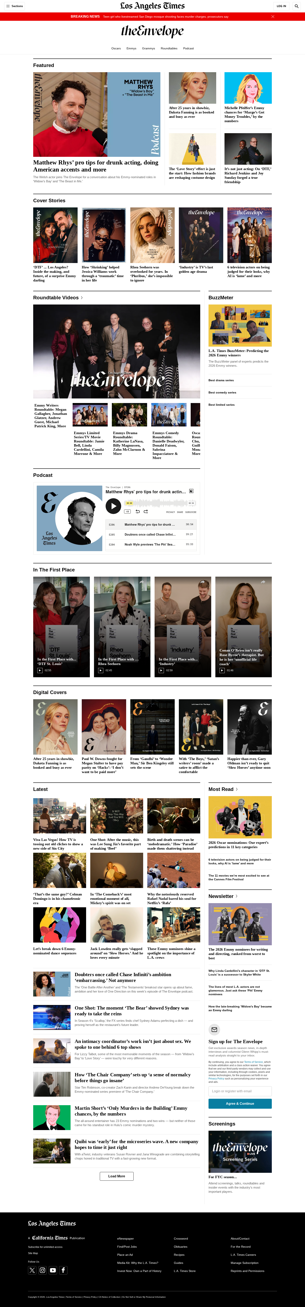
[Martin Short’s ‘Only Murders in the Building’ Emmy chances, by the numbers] (52, 1117)
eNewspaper (125, 1238)
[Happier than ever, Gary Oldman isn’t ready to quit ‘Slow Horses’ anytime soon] (249, 727)
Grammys (148, 48)
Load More (116, 1176)
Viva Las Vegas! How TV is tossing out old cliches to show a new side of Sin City (58, 844)
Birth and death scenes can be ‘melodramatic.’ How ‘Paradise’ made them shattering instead (172, 844)
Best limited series (222, 404)
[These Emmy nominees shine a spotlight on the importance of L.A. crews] (173, 925)
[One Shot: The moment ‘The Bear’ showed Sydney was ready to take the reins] (52, 1017)
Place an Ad (125, 1254)
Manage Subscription (245, 1262)
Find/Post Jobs (127, 1246)
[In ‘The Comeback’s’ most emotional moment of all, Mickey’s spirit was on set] (116, 870)
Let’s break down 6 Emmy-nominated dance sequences (54, 951)
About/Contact (240, 1238)
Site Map (33, 1253)
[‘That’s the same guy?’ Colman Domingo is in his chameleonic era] (59, 870)
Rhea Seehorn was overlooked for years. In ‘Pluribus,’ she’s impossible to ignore (151, 273)
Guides (178, 1262)
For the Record (241, 1246)
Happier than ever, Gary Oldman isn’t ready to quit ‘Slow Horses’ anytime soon (249, 763)
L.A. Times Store (185, 1271)
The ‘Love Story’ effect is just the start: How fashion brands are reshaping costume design (192, 173)
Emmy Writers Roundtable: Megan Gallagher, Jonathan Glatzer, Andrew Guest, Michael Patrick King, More (50, 415)
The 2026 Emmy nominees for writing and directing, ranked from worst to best (238, 953)
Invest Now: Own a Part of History (139, 1271)
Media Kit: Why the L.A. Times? (137, 1262)
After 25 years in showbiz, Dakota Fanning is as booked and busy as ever (191, 112)
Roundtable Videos (56, 297)
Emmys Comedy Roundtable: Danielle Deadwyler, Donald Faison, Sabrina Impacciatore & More (168, 445)
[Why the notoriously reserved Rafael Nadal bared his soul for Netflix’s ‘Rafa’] (173, 870)
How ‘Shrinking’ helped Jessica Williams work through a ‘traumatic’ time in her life (103, 273)
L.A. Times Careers (243, 1254)
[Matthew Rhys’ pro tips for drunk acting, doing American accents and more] (96, 114)
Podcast (188, 48)
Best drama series (221, 380)
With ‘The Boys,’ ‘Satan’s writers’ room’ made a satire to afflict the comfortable (199, 765)
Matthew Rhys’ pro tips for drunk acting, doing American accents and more (95, 166)
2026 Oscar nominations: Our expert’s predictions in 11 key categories (238, 844)
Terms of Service (253, 1062)
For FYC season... (223, 1177)
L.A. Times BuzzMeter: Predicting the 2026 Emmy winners (239, 353)
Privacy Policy (216, 1078)
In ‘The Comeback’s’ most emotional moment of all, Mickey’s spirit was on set (111, 898)
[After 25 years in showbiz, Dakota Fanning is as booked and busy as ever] (192, 88)
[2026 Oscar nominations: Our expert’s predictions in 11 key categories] (240, 817)
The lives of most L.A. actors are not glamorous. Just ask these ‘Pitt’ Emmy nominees (235, 990)
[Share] (81, 582)
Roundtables (169, 48)
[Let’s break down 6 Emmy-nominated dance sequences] (59, 925)
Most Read (221, 789)
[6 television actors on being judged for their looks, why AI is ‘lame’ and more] (249, 235)
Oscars (116, 48)
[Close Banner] (272, 16)
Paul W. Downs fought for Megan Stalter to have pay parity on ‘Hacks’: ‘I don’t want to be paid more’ (102, 765)
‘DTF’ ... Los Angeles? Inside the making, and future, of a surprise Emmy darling (54, 273)
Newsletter (221, 896)
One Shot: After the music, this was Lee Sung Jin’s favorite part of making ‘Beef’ (115, 844)
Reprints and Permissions (247, 1271)
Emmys (131, 48)
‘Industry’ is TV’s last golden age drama (196, 269)
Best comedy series (222, 392)
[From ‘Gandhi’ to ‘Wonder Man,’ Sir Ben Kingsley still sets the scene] (152, 727)
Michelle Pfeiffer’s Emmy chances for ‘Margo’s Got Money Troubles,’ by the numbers (244, 114)
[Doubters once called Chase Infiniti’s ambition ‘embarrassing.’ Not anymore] (52, 984)
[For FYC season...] (240, 1152)
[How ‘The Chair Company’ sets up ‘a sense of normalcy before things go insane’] (52, 1084)
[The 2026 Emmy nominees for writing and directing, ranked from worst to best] (240, 924)
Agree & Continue (240, 1103)
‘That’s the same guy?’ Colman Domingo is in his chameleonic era (57, 898)
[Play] (116, 351)
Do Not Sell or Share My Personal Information (144, 1297)
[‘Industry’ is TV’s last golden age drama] (201, 235)
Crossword (181, 1238)
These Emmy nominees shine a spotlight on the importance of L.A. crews (171, 953)
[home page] (152, 5)
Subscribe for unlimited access (45, 1247)
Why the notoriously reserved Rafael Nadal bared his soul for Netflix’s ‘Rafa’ (171, 898)
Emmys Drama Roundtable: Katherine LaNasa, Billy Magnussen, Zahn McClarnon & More (129, 443)
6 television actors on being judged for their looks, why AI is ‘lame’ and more (248, 271)
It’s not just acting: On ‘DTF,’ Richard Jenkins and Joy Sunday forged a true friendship (247, 175)
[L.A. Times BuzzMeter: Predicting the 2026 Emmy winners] (240, 326)
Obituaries (180, 1246)
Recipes (179, 1254)
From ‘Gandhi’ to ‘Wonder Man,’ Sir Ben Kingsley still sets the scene (151, 763)
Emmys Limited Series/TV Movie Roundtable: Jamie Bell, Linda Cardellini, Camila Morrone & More (89, 443)
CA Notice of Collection (109, 1297)
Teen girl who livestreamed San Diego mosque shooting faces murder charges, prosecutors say (165, 16)
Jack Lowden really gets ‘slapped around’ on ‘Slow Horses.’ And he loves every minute (116, 953)
